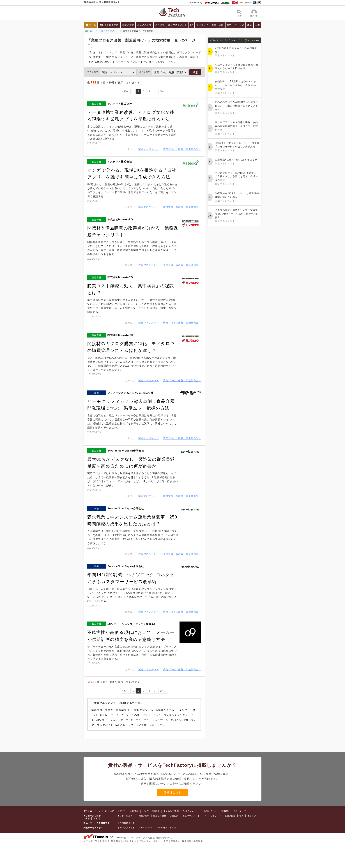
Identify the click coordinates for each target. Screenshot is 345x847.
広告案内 (115, 841)
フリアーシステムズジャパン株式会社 (130, 392)
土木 (257, 25)
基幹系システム (164, 710)
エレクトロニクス (109, 25)
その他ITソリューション (146, 715)
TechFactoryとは (191, 811)
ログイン (122, 811)
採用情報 (186, 841)
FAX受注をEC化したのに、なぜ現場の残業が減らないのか (237, 197)
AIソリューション (107, 720)
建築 (249, 25)
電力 (229, 25)
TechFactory (90, 31)
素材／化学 (128, 25)
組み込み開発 (144, 25)
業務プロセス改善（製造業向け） (182, 149)
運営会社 (175, 841)
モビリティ (202, 25)
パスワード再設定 (151, 811)
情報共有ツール (143, 710)
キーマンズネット (126, 828)
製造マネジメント (177, 25)
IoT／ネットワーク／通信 (131, 725)
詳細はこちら (172, 792)
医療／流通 (217, 25)
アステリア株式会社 (119, 103)
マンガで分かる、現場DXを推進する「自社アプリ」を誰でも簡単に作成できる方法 (236, 178)
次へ (162, 91)
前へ (126, 91)
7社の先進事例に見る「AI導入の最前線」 (236, 51)
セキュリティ (157, 725)
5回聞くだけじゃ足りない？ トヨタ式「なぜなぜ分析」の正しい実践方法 (237, 147)
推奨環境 (198, 841)
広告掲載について (126, 823)
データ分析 (127, 720)
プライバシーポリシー (150, 841)
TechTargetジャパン (166, 828)
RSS (166, 841)
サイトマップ (239, 811)
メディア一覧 (91, 841)
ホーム (92, 25)
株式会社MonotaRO (120, 219)
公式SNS (104, 841)
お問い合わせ (210, 811)
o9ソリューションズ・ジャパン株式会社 (132, 624)
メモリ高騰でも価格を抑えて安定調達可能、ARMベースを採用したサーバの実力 (237, 215)
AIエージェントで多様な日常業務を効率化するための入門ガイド (236, 68)
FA (191, 25)
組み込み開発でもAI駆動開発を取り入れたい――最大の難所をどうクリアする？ (236, 107)
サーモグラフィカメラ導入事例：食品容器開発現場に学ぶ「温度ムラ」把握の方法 (236, 128)
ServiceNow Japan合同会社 (125, 450)
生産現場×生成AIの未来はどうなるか (236, 161)
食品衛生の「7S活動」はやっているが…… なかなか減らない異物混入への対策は (236, 87)
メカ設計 (159, 25)
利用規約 (225, 811)
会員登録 (134, 811)
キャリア (239, 25)
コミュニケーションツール (152, 720)
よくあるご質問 (171, 811)
